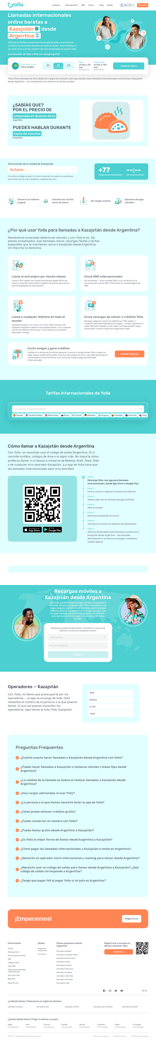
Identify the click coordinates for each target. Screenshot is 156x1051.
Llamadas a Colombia (64, 976)
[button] (127, 5)
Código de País (13, 963)
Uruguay (105, 415)
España (19, 415)
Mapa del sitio (13, 983)
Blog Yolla (11, 979)
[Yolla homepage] (16, 5)
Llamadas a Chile (62, 983)
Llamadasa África (72, 1007)
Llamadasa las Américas (103, 1007)
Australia (132, 415)
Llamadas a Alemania (64, 969)
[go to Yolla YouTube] (121, 990)
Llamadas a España (63, 951)
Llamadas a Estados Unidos (67, 955)
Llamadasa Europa (15, 1007)
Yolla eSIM (11, 966)
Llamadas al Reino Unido (65, 958)
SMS (83, 5)
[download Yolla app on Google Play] (52, 530)
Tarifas (10, 948)
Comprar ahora (129, 66)
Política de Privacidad (139, 1036)
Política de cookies (100, 1036)
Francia (78, 415)
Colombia (118, 415)
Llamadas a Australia (64, 979)
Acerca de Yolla (14, 975)
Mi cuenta (142, 5)
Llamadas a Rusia (63, 962)
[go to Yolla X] (115, 990)
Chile (144, 415)
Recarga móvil (71, 5)
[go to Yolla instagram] (110, 990)
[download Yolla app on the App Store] (32, 530)
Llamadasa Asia (42, 1007)
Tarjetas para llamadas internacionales (17, 971)
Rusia (66, 415)
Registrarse (131, 918)
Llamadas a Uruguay (64, 972)
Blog (102, 5)
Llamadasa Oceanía (130, 1007)
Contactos (42, 954)
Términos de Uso (119, 1036)
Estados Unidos (35, 415)
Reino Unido (53, 415)
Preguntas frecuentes (42, 949)
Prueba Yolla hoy (129, 354)
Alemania (91, 415)
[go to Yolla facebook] (104, 990)
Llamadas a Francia (64, 965)
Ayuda (110, 5)
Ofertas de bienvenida (16, 956)
